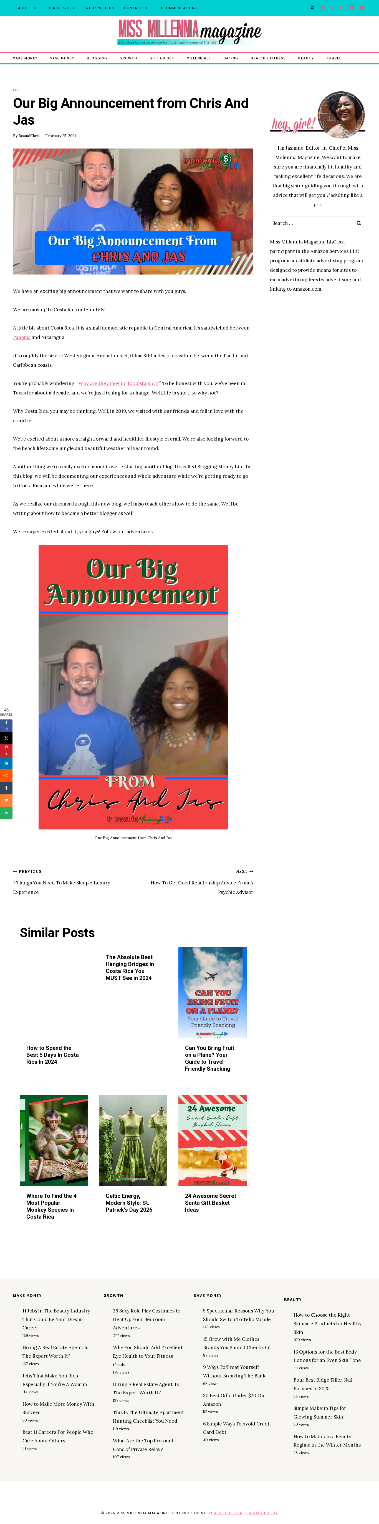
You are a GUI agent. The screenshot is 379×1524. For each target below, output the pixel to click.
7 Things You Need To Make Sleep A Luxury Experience (61, 882)
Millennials (199, 58)
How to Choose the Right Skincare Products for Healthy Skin (328, 1323)
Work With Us (99, 8)
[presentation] (54, 992)
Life (16, 89)
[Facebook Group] (361, 8)
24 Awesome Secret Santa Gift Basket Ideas (210, 1203)
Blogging (97, 58)
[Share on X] (6, 738)
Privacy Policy (262, 1513)
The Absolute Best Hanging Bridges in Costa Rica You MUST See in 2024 (130, 967)
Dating (231, 58)
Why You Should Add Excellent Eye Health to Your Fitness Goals (148, 1355)
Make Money (25, 58)
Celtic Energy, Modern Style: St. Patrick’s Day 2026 (129, 1203)
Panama (22, 337)
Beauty (306, 58)
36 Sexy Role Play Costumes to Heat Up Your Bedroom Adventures (146, 1319)
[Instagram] (342, 8)
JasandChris (29, 135)
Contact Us (136, 8)
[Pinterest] (352, 8)
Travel (334, 58)
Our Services (61, 8)
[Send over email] (6, 813)
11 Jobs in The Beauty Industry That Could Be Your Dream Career (56, 1319)
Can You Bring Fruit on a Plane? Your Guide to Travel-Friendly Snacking (209, 1058)
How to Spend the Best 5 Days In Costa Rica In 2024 (52, 1055)
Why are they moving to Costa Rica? (119, 383)
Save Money (62, 58)
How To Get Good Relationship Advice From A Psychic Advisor (202, 882)
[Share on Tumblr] (6, 788)
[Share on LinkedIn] (6, 763)
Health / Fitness (268, 58)
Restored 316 (228, 1513)
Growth (128, 58)
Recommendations (177, 8)
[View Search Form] (312, 8)
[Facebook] (323, 8)
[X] (332, 8)
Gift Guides (162, 58)
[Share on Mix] (6, 800)
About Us (27, 8)
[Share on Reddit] (6, 775)
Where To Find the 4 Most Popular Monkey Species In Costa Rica (51, 1206)
